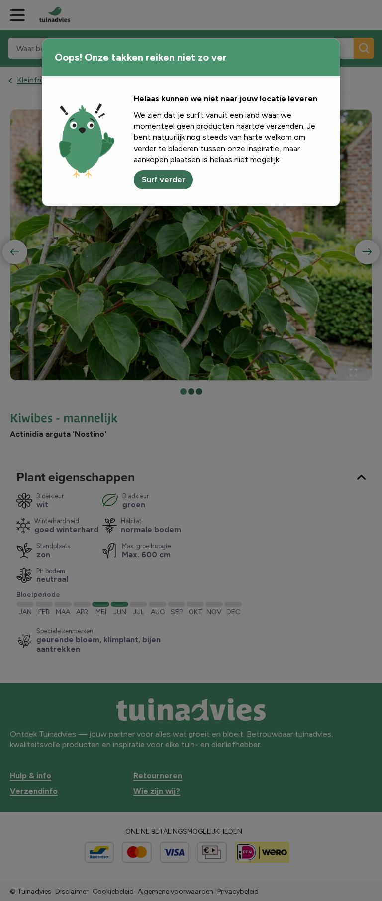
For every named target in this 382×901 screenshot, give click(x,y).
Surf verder (163, 179)
